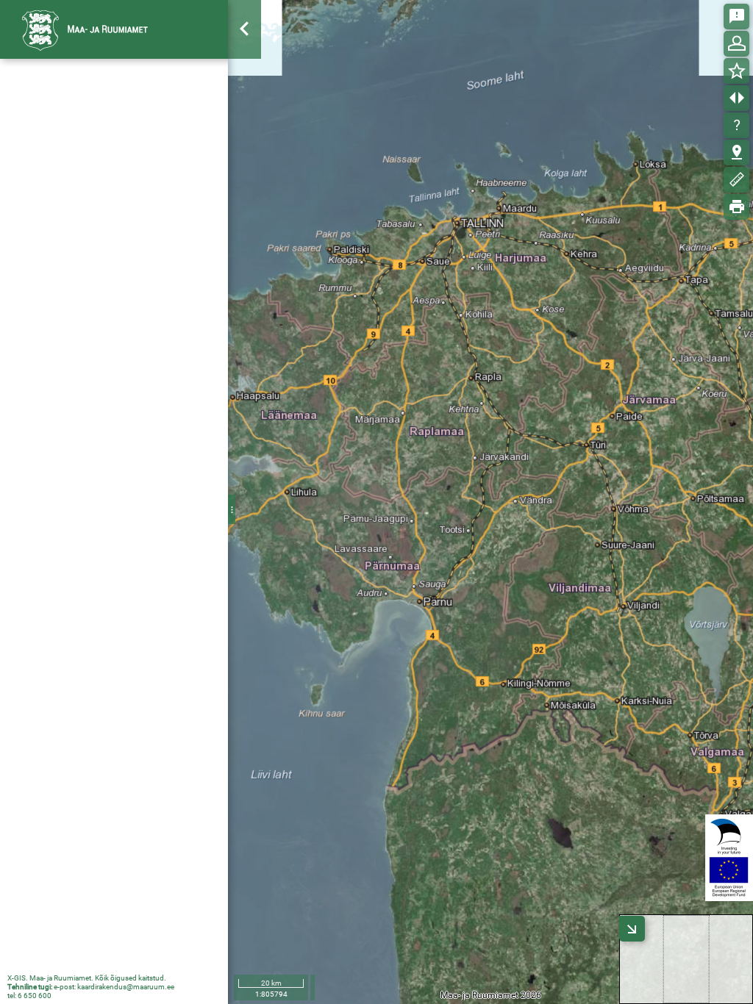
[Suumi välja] (245, 103)
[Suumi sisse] (245, 76)
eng (206, 29)
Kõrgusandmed (69, 251)
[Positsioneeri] (245, 130)
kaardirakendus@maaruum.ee (125, 987)
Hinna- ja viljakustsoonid (89, 178)
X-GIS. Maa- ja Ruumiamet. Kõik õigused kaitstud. (86, 978)
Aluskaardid (256, 959)
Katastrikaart (64, 130)
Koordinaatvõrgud (76, 203)
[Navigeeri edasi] (245, 185)
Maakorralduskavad (80, 154)
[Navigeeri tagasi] (245, 158)
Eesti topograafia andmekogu (101, 324)
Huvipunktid (61, 276)
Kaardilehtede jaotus (81, 227)
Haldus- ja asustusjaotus (90, 300)
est (178, 29)
